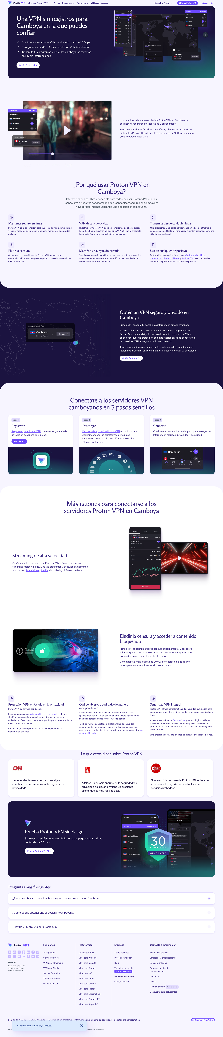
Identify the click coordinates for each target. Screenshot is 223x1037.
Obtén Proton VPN (28, 65)
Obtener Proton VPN (188, 3)
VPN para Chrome (87, 983)
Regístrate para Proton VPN (26, 431)
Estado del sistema (17, 1020)
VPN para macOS (87, 963)
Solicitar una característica (127, 1020)
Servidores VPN (51, 957)
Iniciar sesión (207, 3)
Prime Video (32, 570)
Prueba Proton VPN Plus (39, 851)
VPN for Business (51, 978)
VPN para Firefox (87, 988)
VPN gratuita (49, 952)
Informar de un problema (60, 1020)
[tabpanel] (111, 778)
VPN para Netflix (51, 968)
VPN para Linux (86, 978)
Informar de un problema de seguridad (93, 1020)
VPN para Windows (88, 957)
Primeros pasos (50, 983)
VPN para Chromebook (90, 994)
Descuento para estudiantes (163, 992)
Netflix (44, 570)
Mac (197, 255)
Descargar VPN (86, 952)
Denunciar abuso (37, 1020)
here (49, 1025)
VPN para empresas (99, 3)
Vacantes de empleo (124, 968)
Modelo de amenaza (124, 976)
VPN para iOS (85, 973)
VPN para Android (87, 968)
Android (167, 258)
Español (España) (203, 1020)
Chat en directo (157, 986)
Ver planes (19, 441)
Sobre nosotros (121, 952)
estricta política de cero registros (44, 714)
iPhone (175, 258)
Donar (153, 981)
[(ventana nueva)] (9, 952)
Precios (57, 3)
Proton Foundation (123, 957)
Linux (202, 255)
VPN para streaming (53, 963)
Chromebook (156, 258)
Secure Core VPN (51, 973)
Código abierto (121, 981)
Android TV (187, 258)
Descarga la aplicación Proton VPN (101, 431)
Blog (116, 963)
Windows (189, 255)
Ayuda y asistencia (159, 952)
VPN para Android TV (89, 999)
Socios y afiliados (158, 963)
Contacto (154, 976)
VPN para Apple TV (88, 1004)
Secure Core (179, 720)
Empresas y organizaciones (163, 957)
